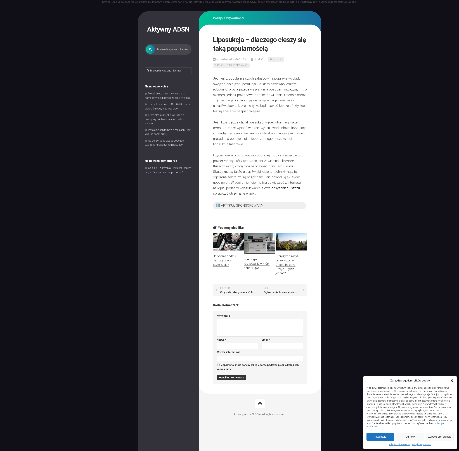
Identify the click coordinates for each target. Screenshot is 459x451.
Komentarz (223, 315)
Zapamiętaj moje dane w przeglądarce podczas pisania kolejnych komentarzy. (258, 367)
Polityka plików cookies (399, 444)
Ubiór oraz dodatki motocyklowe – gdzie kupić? (224, 260)
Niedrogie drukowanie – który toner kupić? (256, 263)
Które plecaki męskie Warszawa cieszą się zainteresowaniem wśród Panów (165, 119)
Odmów (410, 436)
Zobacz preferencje (439, 436)
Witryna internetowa (228, 352)
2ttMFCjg (259, 59)
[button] (452, 380)
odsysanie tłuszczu (285, 188)
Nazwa (221, 339)
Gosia (151, 167)
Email (266, 339)
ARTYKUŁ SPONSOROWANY (231, 65)
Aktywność (275, 59)
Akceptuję (380, 436)
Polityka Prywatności (421, 444)
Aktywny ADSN (168, 29)
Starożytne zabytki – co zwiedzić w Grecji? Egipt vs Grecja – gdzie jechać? (289, 264)
